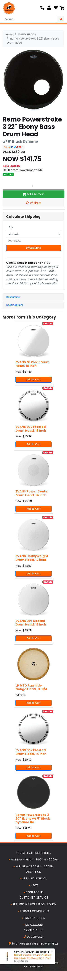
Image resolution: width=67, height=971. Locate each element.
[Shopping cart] (62, 8)
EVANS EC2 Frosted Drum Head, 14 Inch (30, 752)
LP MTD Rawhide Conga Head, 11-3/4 (31, 687)
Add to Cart (35, 194)
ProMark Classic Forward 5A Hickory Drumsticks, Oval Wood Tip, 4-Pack (31, 956)
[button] (33, 203)
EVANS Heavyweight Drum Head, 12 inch (31, 558)
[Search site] (61, 19)
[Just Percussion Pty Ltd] (9, 8)
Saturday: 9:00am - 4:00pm (34, 866)
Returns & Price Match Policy (34, 904)
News (34, 885)
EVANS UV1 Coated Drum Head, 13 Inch (30, 623)
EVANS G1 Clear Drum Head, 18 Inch (32, 364)
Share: (7, 147)
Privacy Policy (34, 918)
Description (13, 297)
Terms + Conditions (34, 911)
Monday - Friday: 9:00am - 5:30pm (34, 860)
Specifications (14, 305)
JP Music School (34, 878)
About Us (33, 872)
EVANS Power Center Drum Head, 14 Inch (32, 493)
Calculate (35, 248)
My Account (34, 925)
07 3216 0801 (34, 937)
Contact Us (34, 892)
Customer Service (33, 897)
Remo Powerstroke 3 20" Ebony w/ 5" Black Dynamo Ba (32, 818)
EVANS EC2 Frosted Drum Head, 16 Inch (30, 429)
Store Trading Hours (33, 853)
